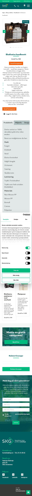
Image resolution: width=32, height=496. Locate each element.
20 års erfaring (27, 1)
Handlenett (17, 12)
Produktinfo (8, 123)
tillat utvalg (16, 275)
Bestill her (16, 342)
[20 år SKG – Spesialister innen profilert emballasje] (13, 5)
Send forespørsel (16, 63)
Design (26, 123)
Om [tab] (26, 219)
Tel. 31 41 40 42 (20, 453)
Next (27, 31)
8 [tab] (25, 47)
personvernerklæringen (22, 414)
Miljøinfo (18, 123)
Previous (4, 31)
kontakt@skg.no (7, 453)
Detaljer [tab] (16, 219)
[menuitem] (6, 1)
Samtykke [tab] (6, 219)
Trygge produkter (16, 1)
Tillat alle (16, 270)
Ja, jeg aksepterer (17, 415)
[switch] (27, 253)
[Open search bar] (18, 6)
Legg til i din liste (11, 114)
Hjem (3, 12)
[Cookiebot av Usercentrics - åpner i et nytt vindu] (23, 215)
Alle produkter (9, 12)
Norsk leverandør (5, 1)
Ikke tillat (16, 280)
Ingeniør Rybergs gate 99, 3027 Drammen (7, 462)
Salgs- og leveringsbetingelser (20, 490)
